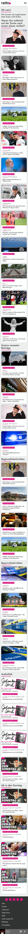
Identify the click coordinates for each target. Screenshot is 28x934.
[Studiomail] (17, 899)
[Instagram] (14, 899)
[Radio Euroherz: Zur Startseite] (12, 3)
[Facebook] (10, 899)
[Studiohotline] (21, 899)
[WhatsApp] (6, 899)
